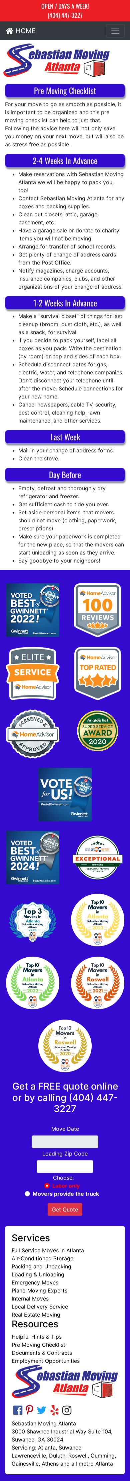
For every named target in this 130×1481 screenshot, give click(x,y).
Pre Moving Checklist (38, 1344)
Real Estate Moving (36, 1314)
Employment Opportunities (46, 1360)
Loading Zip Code (65, 1153)
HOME (25, 31)
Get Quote (65, 1209)
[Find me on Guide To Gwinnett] (65, 794)
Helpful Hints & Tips (37, 1336)
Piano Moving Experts (39, 1290)
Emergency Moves (35, 1282)
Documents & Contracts (42, 1352)
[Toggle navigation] (115, 31)
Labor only (66, 1185)
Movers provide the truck (66, 1193)
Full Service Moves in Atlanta (48, 1250)
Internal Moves (30, 1298)
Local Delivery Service (40, 1306)
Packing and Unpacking (41, 1266)
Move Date (65, 1128)
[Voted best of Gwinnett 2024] (32, 857)
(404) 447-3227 (65, 15)
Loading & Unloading (38, 1274)
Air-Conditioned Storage (42, 1258)
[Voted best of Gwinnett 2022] (32, 610)
